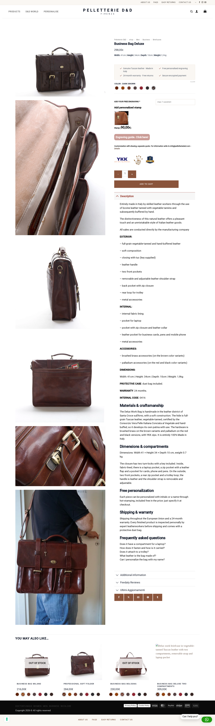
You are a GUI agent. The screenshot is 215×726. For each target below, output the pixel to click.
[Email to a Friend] (138, 597)
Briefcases (157, 40)
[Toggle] (117, 196)
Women (37, 706)
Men (138, 40)
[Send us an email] (205, 2)
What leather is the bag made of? (138, 555)
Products (14, 11)
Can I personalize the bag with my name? (142, 559)
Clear (192, 82)
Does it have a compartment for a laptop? (143, 544)
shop (131, 40)
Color (118, 84)
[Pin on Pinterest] (148, 597)
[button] (191, 11)
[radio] (117, 88)
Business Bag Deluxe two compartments (171, 685)
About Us (145, 2)
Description (127, 196)
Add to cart (146, 184)
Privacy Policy (130, 705)
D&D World (32, 11)
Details (117, 148)
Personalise (51, 11)
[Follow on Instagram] (202, 2)
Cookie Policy (144, 705)
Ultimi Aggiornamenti (132, 590)
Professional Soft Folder (79, 684)
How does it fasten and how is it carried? (142, 548)
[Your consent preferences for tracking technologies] (7, 719)
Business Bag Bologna (123, 684)
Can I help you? (190, 716)
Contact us (185, 2)
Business (146, 40)
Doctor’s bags (23, 706)
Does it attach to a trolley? (134, 551)
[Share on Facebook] (119, 597)
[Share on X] (128, 597)
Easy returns (169, 2)
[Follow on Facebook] (200, 2)
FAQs (155, 2)
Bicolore (66, 706)
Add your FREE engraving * (127, 101)
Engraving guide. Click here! (132, 137)
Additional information (133, 574)
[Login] (197, 11)
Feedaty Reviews (130, 582)
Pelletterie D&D (120, 40)
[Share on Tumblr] (157, 597)
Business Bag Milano (29, 684)
